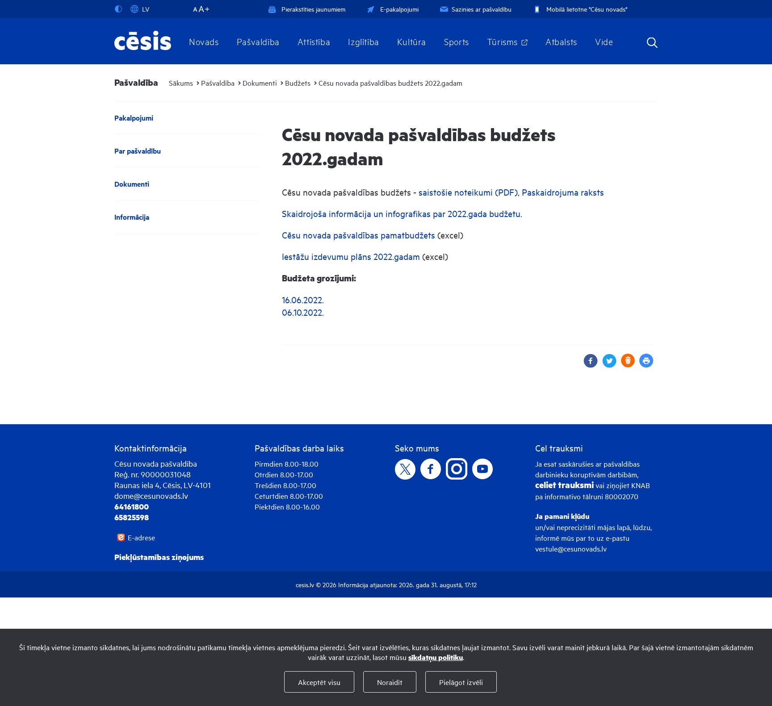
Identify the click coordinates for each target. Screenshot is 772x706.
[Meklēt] (652, 44)
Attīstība (314, 41)
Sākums (181, 83)
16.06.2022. (303, 299)
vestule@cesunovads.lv (571, 548)
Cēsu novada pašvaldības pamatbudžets (358, 234)
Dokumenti (260, 83)
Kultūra (411, 41)
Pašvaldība (258, 41)
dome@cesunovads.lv (151, 495)
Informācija (131, 217)
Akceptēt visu (319, 682)
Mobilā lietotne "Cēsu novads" (586, 8)
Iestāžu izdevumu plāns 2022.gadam (351, 256)
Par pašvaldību (137, 151)
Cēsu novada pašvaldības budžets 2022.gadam (390, 83)
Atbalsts (561, 41)
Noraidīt (390, 682)
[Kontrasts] (120, 9)
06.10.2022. (303, 311)
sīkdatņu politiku (435, 657)
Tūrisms (502, 41)
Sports (456, 41)
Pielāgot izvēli (461, 682)
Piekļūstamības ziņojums (159, 556)
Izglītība (363, 41)
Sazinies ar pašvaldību (482, 8)
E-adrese (141, 537)
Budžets (297, 83)
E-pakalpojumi (399, 8)
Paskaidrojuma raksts (563, 191)
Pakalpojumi (133, 118)
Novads (204, 41)
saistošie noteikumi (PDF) (468, 191)
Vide (604, 41)
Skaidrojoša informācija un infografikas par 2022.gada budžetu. (402, 213)
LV (145, 8)
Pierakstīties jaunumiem (313, 8)
